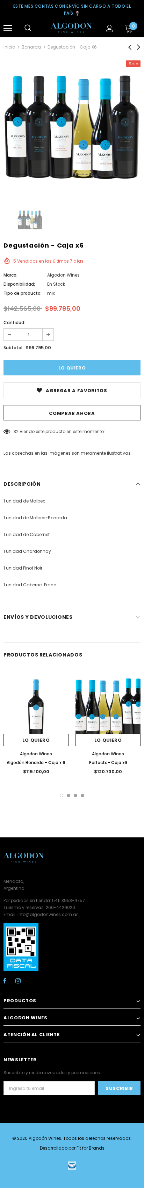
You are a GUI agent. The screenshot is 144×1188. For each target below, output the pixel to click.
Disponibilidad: (19, 284)
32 (16, 431)
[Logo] (71, 28)
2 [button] (68, 795)
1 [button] (61, 795)
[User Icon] (109, 28)
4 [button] (82, 795)
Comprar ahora (72, 413)
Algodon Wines (63, 275)
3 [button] (75, 795)
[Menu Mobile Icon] (7, 28)
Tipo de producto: (22, 293)
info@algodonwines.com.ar (47, 914)
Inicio (9, 47)
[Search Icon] (27, 28)
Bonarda (31, 47)
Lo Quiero (36, 740)
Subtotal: (13, 348)
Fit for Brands (91, 1148)
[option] (72, 128)
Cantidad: (14, 322)
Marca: (10, 275)
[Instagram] (18, 980)
